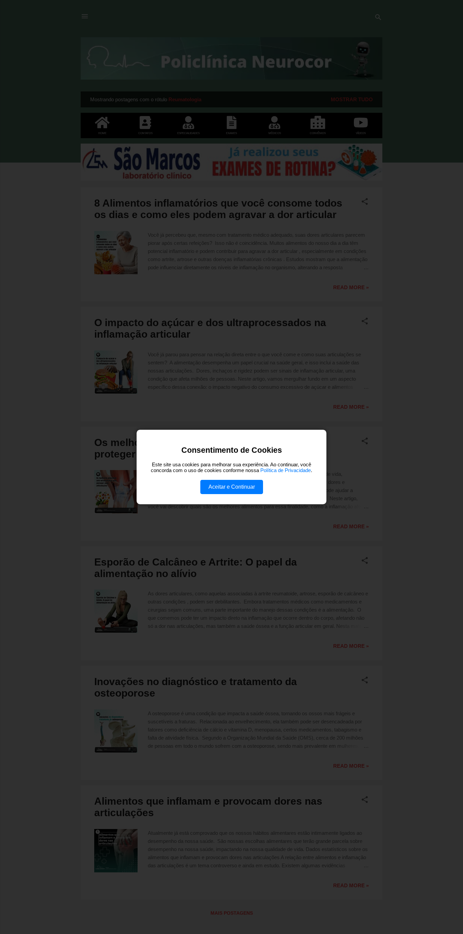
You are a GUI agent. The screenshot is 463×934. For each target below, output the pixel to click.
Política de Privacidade (285, 470)
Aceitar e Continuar (231, 487)
